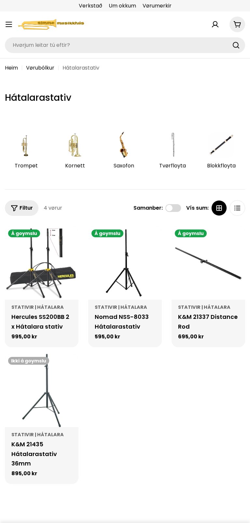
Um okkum (122, 5)
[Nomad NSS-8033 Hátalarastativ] (125, 263)
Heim (11, 68)
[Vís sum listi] (237, 208)
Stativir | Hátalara (37, 307)
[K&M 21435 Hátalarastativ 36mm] (41, 390)
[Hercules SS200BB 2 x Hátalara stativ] (41, 263)
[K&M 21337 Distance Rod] (208, 263)
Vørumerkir (157, 5)
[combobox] (125, 45)
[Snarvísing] (69, 240)
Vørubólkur (40, 68)
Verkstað (90, 5)
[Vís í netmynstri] (219, 208)
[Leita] (236, 45)
